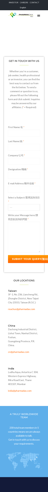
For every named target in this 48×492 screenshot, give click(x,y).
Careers (24, 2)
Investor (13, 2)
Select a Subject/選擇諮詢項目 (24, 199)
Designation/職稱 (18, 169)
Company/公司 (16, 155)
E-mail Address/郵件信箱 (21, 183)
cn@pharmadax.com (18, 351)
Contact (34, 2)
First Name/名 (16, 127)
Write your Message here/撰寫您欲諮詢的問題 (23, 217)
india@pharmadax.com (19, 390)
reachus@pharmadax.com (21, 309)
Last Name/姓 (16, 141)
